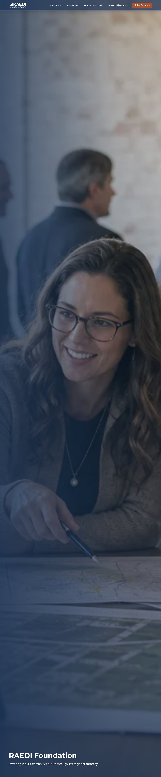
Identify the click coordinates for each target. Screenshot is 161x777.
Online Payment (142, 5)
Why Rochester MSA (93, 5)
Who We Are (55, 5)
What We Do (72, 5)
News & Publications (117, 5)
